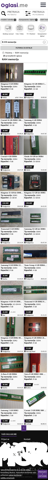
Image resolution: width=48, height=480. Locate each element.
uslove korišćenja (15, 475)
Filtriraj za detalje (24, 48)
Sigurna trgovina (8, 449)
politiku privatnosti (7, 478)
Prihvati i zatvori (42, 474)
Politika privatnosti (9, 446)
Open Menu (43, 5)
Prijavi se (5, 439)
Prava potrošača (31, 446)
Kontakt (27, 439)
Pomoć (4, 443)
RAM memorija (9, 42)
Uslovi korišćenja (31, 443)
